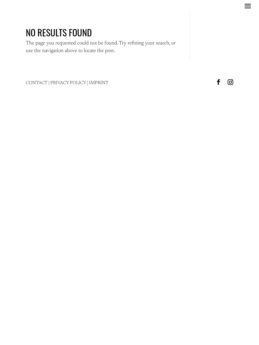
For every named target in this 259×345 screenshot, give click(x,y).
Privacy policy (68, 83)
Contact (36, 83)
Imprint (99, 83)
